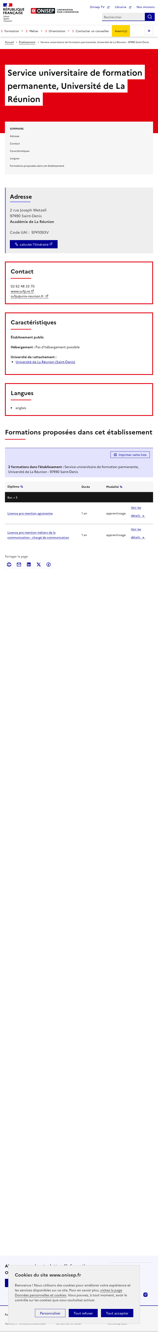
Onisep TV (97, 7)
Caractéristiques (19, 151)
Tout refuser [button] (83, 1313)
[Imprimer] (9, 564)
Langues (14, 158)
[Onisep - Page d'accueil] (43, 11)
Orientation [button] (57, 31)
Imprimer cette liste (132, 455)
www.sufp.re (20, 291)
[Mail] (19, 564)
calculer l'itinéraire (34, 244)
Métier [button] (33, 31)
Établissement (27, 42)
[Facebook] (48, 564)
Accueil (9, 42)
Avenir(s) (121, 31)
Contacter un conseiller (92, 31)
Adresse (14, 136)
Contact (15, 143)
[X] (39, 564)
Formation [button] (12, 31)
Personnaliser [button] (50, 1313)
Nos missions (146, 7)
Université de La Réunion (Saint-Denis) (45, 361)
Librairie (121, 7)
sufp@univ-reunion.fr (27, 296)
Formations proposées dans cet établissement (37, 165)
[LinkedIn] (29, 564)
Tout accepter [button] (117, 1313)
